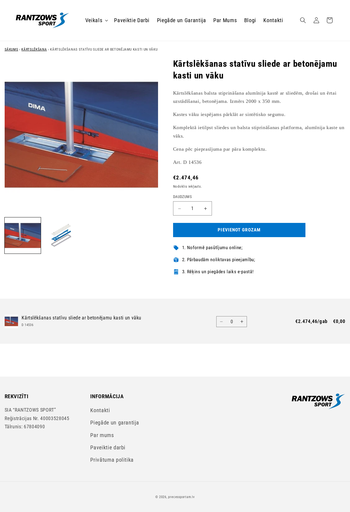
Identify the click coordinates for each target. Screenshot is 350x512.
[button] (96, 20)
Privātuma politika (112, 460)
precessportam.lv (181, 497)
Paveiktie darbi (108, 447)
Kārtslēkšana (34, 49)
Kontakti (100, 410)
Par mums (102, 435)
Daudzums (182, 197)
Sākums (11, 49)
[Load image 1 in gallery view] (23, 235)
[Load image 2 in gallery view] (62, 235)
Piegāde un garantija (114, 423)
